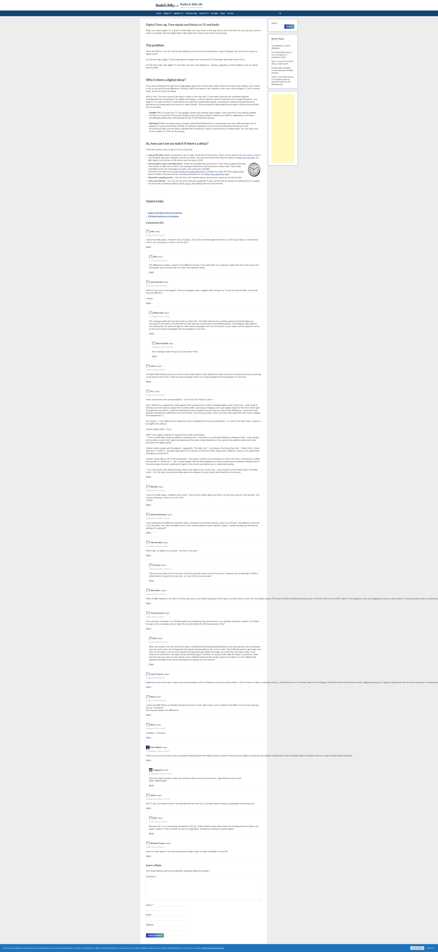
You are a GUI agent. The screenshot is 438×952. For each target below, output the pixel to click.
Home (158, 13)
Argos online (238, 171)
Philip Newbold (157, 613)
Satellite (185, 113)
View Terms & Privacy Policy (213, 948)
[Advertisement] (282, 128)
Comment (151, 876)
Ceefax (214, 65)
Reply (148, 247)
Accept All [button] (430, 948)
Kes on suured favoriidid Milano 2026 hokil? (282, 62)
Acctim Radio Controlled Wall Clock (189, 171)
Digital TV (167, 13)
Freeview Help (191, 13)
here (182, 131)
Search (274, 23)
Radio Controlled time (214, 174)
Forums (230, 13)
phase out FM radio (246, 158)
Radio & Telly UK (191, 4)
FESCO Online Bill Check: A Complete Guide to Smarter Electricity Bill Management (282, 80)
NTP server (185, 183)
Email (149, 915)
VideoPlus (223, 65)
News (222, 13)
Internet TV (204, 13)
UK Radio (214, 13)
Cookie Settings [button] (417, 948)
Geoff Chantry (157, 674)
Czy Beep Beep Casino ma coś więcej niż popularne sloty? (281, 54)
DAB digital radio (188, 86)
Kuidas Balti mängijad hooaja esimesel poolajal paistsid (282, 70)
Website (149, 925)
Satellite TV (178, 13)
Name (149, 905)
